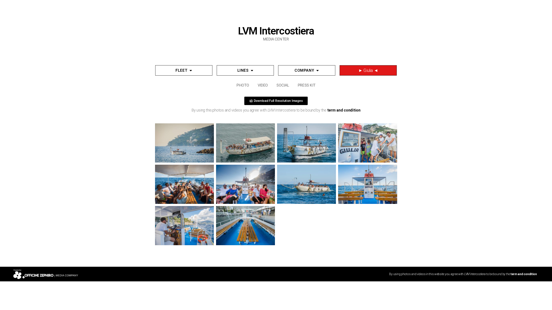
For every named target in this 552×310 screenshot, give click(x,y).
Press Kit (307, 85)
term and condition (344, 110)
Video (263, 85)
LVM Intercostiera (276, 31)
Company (304, 70)
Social (282, 85)
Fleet (181, 70)
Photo (243, 85)
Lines (243, 70)
